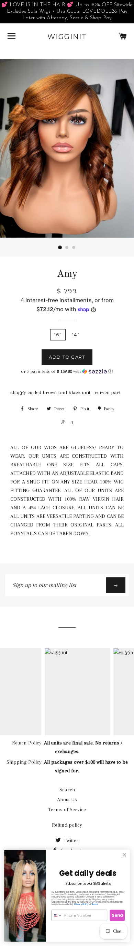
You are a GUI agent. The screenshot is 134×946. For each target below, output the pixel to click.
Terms (94, 904)
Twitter (70, 840)
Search (67, 789)
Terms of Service (67, 809)
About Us (67, 799)
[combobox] (57, 915)
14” (75, 334)
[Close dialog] (124, 855)
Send (117, 915)
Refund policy (67, 825)
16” (58, 334)
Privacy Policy (81, 904)
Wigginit (67, 37)
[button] (67, 371)
